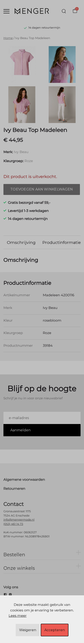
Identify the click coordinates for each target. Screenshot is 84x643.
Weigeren (27, 630)
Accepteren (54, 630)
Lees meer (17, 616)
